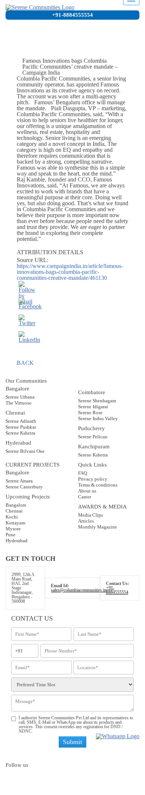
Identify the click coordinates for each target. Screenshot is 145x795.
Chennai (14, 511)
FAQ (82, 473)
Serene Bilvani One (25, 451)
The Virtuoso (19, 403)
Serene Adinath (21, 421)
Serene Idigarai (93, 406)
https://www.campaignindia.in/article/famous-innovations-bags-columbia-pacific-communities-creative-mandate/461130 (70, 272)
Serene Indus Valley (98, 418)
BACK (25, 363)
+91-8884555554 (72, 15)
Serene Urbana (20, 397)
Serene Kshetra (20, 433)
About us (87, 491)
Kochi (12, 517)
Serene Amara (19, 481)
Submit (72, 742)
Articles (86, 521)
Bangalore (16, 505)
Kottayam (15, 523)
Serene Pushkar (21, 427)
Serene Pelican (92, 436)
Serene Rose (90, 412)
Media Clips (90, 515)
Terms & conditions (97, 485)
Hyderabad (17, 540)
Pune (11, 534)
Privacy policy (92, 479)
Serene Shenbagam (97, 400)
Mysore (13, 528)
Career (84, 497)
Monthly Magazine (97, 527)
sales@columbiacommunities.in (78, 590)
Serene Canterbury (24, 487)
